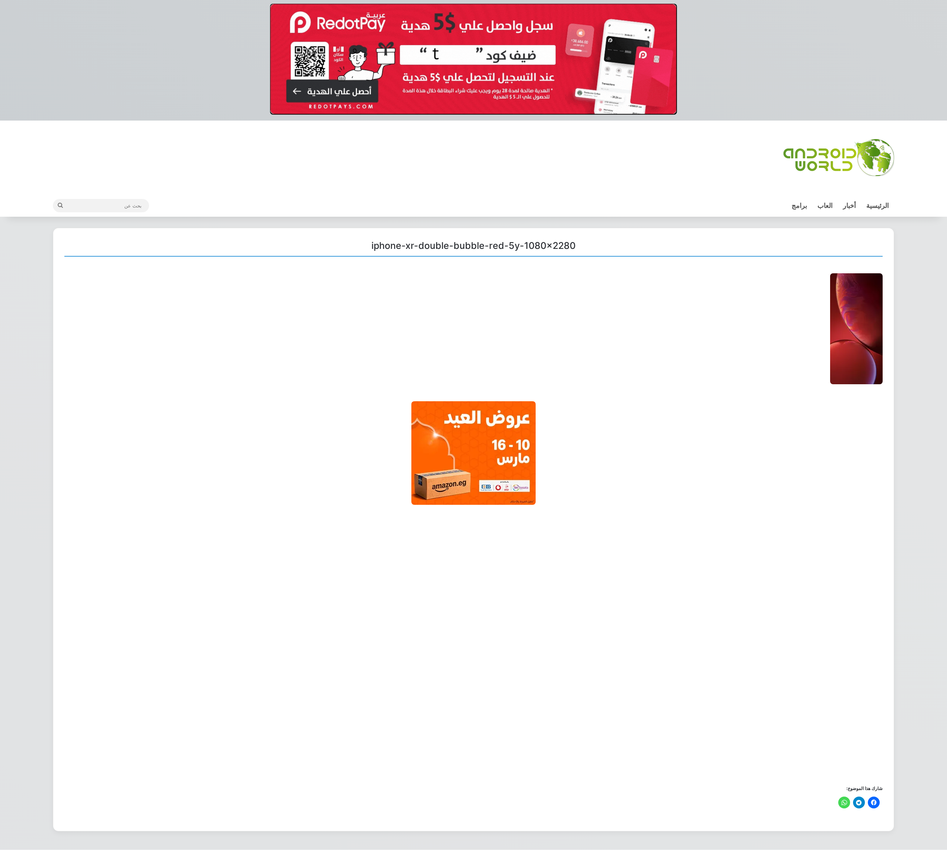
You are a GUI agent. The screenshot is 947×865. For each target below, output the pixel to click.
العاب (825, 205)
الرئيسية (877, 205)
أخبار (849, 205)
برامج (799, 205)
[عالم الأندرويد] (838, 157)
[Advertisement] (661, 644)
